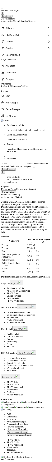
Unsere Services (14, 296)
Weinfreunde (12, 389)
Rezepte (27, 148)
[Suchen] (34, 167)
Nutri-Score (12, 370)
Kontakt (10, 346)
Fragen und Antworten (16, 358)
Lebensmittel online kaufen (18, 312)
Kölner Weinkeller (15, 394)
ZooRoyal (11, 392)
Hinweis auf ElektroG (16, 429)
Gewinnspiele (13, 298)
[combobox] (14, 163)
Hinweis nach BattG (16, 427)
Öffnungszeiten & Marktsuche (20, 365)
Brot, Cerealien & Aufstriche (19, 179)
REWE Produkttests (15, 301)
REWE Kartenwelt (15, 387)
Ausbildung (12, 341)
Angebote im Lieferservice (18, 291)
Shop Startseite (13, 177)
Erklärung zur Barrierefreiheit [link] (19, 435)
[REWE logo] (5, 120)
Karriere (10, 339)
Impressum (11, 419)
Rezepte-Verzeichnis (16, 363)
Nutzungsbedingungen (16, 422)
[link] (29, 127)
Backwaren (12, 182)
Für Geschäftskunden (16, 322)
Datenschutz (12, 416)
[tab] (26, 236)
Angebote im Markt (15, 288)
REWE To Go (13, 384)
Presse (9, 344)
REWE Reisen (13, 382)
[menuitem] (26, 28)
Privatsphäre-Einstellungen (18, 424)
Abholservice (12, 317)
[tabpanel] (26, 255)
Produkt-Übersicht (15, 320)
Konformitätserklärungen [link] (17, 432)
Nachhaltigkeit (13, 334)
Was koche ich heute (16, 368)
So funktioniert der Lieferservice (21, 315)
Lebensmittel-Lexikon (16, 360)
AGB (9, 414)
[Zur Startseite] (10, 5)
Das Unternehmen (15, 336)
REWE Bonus (13, 293)
